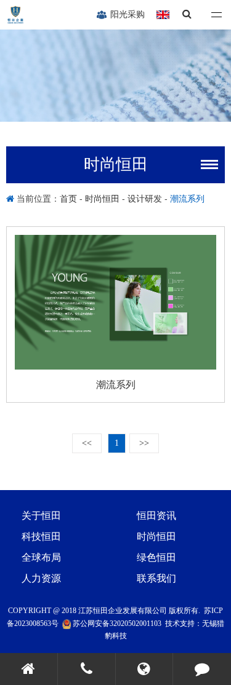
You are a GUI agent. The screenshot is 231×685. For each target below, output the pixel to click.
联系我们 (156, 578)
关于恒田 (41, 515)
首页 (69, 199)
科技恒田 (41, 536)
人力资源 (41, 578)
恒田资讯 (156, 515)
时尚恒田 (102, 199)
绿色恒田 (156, 557)
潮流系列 (187, 199)
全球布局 (41, 557)
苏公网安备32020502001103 (116, 623)
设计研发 (145, 199)
